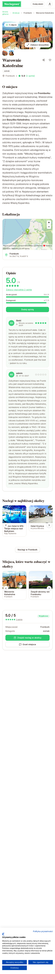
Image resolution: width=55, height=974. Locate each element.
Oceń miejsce (29, 644)
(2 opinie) (30, 76)
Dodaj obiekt (38, 4)
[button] (6, 525)
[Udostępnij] (43, 60)
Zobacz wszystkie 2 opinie (19, 289)
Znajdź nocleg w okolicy (29, 637)
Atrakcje (16, 13)
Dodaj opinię (27, 309)
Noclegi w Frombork (27, 549)
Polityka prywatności (43, 931)
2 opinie (19, 619)
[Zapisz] (50, 60)
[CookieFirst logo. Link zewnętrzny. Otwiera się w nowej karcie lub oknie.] (3, 934)
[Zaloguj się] (50, 4)
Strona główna (5, 13)
